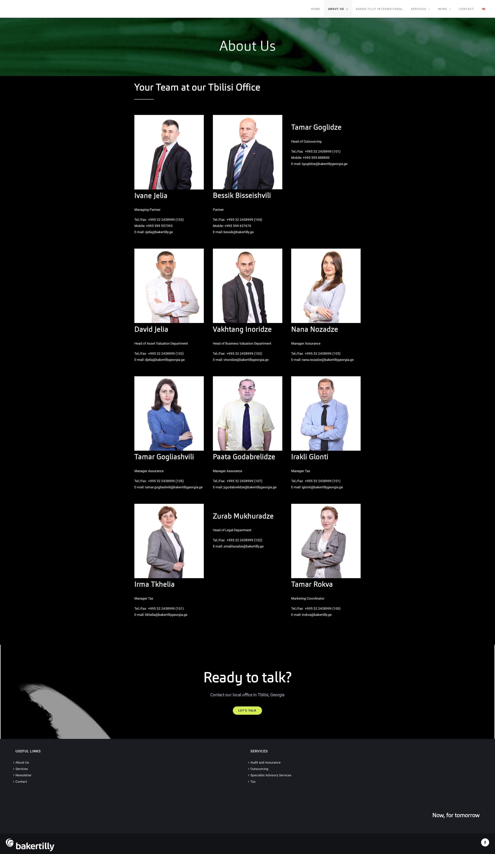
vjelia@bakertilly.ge (159, 232)
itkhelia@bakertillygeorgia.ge (166, 615)
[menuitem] (315, 9)
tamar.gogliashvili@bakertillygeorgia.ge (174, 487)
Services (21, 769)
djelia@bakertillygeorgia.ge (165, 360)
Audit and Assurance (265, 762)
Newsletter (23, 775)
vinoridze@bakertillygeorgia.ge (246, 360)
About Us (22, 762)
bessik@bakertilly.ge (239, 232)
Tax (252, 781)
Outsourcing (259, 769)
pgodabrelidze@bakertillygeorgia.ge (250, 487)
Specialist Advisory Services (270, 775)
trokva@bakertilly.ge (317, 615)
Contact (21, 781)
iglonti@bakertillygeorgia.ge (322, 487)
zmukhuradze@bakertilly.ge (244, 546)
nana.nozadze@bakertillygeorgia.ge (328, 360)
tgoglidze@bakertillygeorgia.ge (324, 164)
